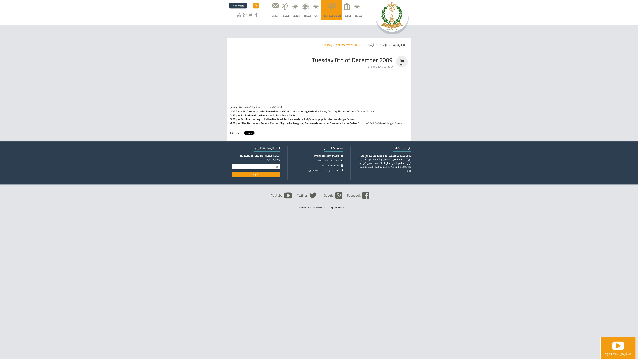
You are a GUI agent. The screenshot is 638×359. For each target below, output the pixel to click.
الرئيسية (398, 45)
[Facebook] (256, 14)
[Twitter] (250, 14)
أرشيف (370, 45)
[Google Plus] (244, 14)
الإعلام (383, 45)
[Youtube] (238, 14)
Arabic (240, 5)
